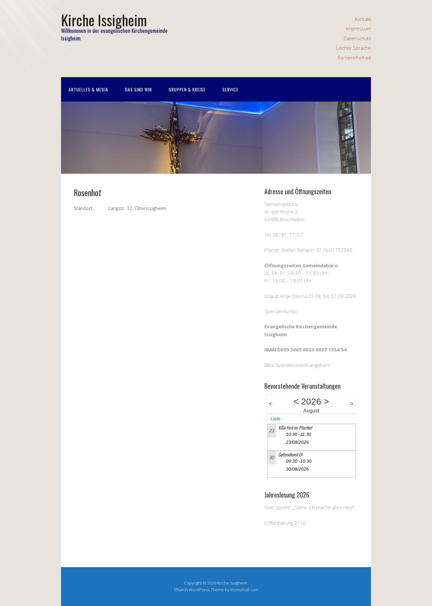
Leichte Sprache (353, 48)
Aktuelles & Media (88, 89)
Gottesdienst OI (290, 454)
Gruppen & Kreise (187, 89)
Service (230, 89)
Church (181, 589)
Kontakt (363, 19)
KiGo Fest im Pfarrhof (295, 427)
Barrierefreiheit (354, 57)
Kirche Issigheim (104, 19)
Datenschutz (357, 38)
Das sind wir (138, 89)
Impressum (358, 28)
